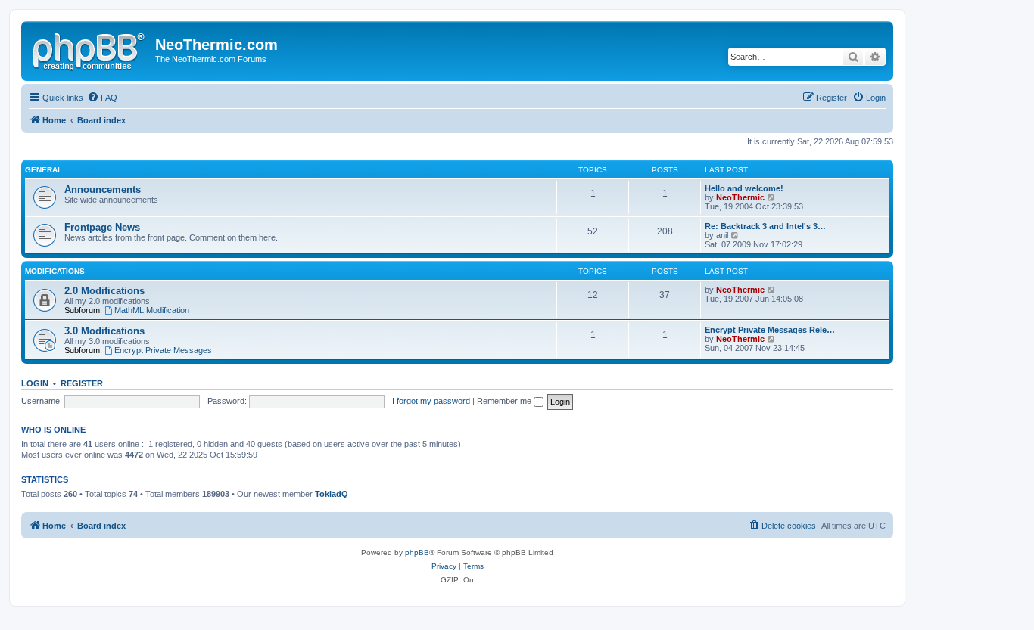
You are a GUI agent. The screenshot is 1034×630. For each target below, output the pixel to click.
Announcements (102, 189)
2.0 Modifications (104, 290)
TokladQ (331, 493)
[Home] (90, 49)
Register (82, 383)
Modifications (55, 271)
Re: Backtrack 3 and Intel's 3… (765, 226)
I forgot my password (431, 400)
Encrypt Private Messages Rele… (770, 329)
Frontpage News (102, 227)
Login (34, 383)
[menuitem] (102, 97)
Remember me (505, 400)
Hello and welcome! (744, 188)
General (43, 170)
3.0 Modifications (104, 331)
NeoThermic (740, 197)
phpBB (417, 552)
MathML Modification (151, 310)
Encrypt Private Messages (163, 350)
